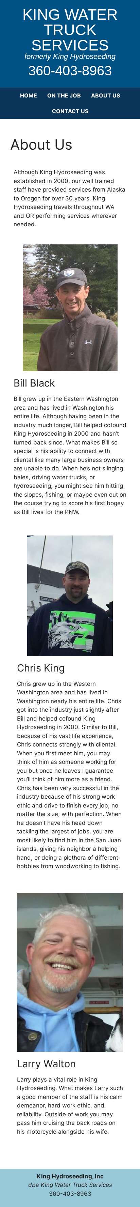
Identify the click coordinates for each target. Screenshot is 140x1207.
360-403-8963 (70, 70)
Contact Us (70, 111)
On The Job (64, 95)
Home (28, 95)
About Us (105, 95)
